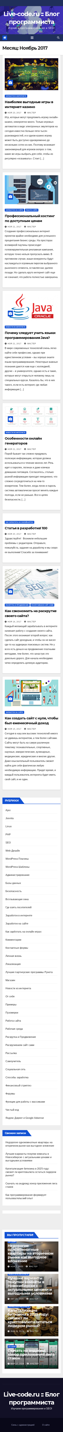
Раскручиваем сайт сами (42, 605)
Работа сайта (31, 210)
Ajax (8, 810)
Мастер (31, 113)
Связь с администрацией (22, 1425)
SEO (8, 842)
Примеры (11, 1004)
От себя (10, 996)
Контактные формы (17, 948)
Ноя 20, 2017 (14, 534)
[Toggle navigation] (32, 37)
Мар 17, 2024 (17, 1364)
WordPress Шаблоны (18, 867)
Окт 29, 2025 (17, 1299)
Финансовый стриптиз (18, 1085)
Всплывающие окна (17, 899)
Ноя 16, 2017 (14, 622)
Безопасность (14, 891)
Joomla (10, 818)
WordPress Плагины (17, 858)
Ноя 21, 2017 (14, 227)
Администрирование (18, 875)
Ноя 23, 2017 (14, 113)
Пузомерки (12, 1012)
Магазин (10, 980)
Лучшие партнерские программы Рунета (29, 972)
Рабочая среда (14, 1029)
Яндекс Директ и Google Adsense (25, 1118)
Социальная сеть (15, 1069)
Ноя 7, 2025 (17, 1266)
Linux (9, 826)
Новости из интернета (15, 327)
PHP (8, 834)
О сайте (46, 1425)
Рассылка (11, 1053)
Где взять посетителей (18, 907)
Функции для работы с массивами (25, 1101)
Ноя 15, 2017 (14, 729)
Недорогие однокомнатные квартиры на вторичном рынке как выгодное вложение (30, 1253)
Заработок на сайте (14, 210)
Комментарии (13, 939)
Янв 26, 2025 (17, 1331)
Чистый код (12, 1110)
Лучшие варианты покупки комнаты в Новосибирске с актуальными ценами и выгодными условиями (29, 1157)
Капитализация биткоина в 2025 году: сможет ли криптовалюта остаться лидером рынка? (31, 1172)
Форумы (10, 1093)
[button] (58, 37)
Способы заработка (17, 1077)
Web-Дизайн (13, 850)
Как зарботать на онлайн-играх (19, 522)
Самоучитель (13, 1061)
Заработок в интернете (16, 96)
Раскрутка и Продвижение (17, 605)
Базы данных (13, 883)
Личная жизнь (14, 956)
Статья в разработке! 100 (26, 528)
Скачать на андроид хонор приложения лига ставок (31, 1354)
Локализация (13, 964)
